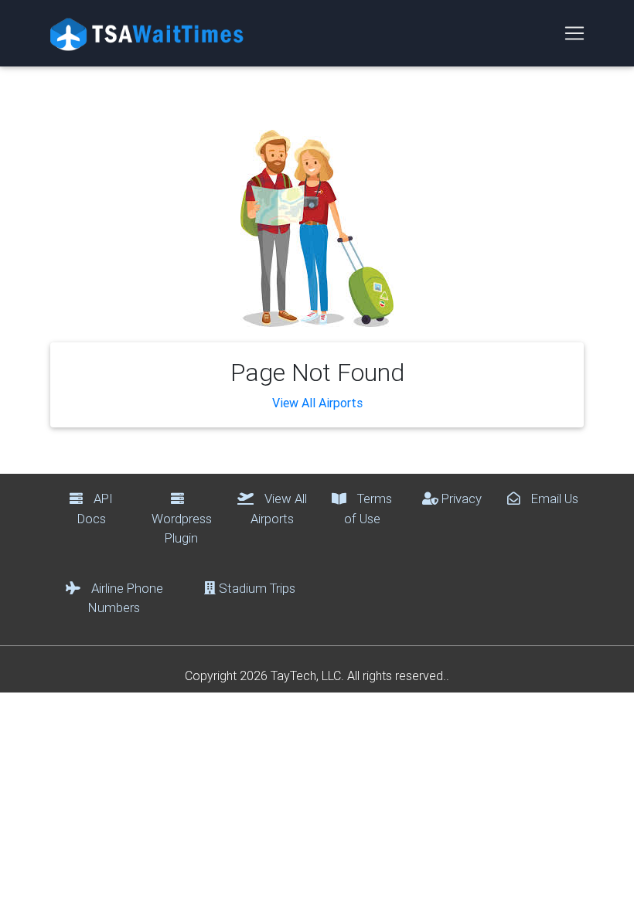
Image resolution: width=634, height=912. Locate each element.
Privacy (460, 498)
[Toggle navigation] (574, 33)
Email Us (553, 498)
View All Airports (317, 402)
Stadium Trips (255, 588)
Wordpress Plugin (182, 528)
